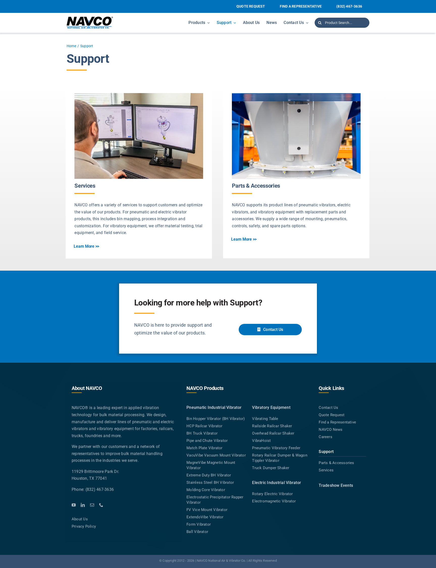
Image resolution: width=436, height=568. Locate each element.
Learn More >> (86, 246)
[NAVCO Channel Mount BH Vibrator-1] (296, 95)
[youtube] (74, 505)
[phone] (101, 505)
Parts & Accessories (256, 186)
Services (84, 186)
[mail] (92, 505)
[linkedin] (83, 505)
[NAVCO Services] (138, 95)
